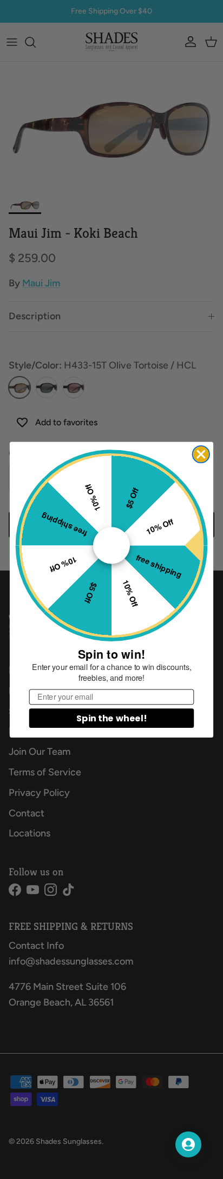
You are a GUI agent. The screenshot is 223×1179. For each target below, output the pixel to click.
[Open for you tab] (188, 1144)
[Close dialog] (201, 454)
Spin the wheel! (111, 718)
